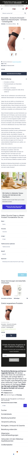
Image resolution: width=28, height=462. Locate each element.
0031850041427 (7, 390)
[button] (5, 334)
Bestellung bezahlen (8, 418)
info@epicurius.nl (7, 392)
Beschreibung (6, 79)
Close (26, 2)
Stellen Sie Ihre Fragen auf (12, 395)
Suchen (4, 410)
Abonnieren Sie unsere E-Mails (9, 402)
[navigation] (1, 6)
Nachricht (4, 258)
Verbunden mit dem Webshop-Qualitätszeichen (12, 440)
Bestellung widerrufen (9, 429)
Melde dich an (14, 359)
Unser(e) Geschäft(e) (16, 61)
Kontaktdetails (6, 414)
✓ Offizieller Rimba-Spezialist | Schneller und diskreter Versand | (13, 2)
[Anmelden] (23, 9)
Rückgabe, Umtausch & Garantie (13, 426)
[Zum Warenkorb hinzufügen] (11, 335)
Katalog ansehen (2, 9)
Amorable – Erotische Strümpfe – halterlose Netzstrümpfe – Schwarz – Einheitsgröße (8, 326)
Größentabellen (6, 445)
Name (3, 221)
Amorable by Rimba (11, 24)
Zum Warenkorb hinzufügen (14, 73)
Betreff (3, 251)
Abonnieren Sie (25, 405)
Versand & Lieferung (8, 422)
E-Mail (3, 236)
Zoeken (25, 13)
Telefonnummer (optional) (8, 243)
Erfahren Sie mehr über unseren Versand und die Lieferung (14, 207)
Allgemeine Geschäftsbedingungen (9, 434)
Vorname (3, 228)
